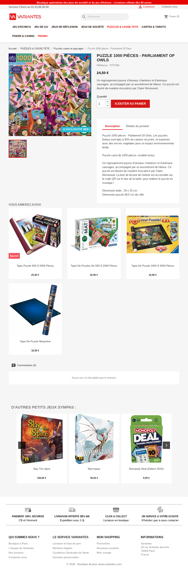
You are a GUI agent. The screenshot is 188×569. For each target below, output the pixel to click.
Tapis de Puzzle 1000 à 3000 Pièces (152, 265)
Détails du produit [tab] (137, 126)
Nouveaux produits (108, 548)
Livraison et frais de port (67, 543)
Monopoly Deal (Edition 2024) (146, 468)
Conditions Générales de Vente (71, 552)
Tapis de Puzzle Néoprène (35, 341)
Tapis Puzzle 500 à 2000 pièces (35, 265)
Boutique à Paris (18, 543)
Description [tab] (112, 126)
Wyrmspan (94, 468)
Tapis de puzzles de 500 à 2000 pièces (94, 265)
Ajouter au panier (130, 103)
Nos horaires (16, 552)
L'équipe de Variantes (21, 548)
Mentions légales (62, 548)
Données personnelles (66, 557)
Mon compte (104, 552)
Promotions (103, 543)
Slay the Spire (41, 468)
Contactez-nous (170, 7)
